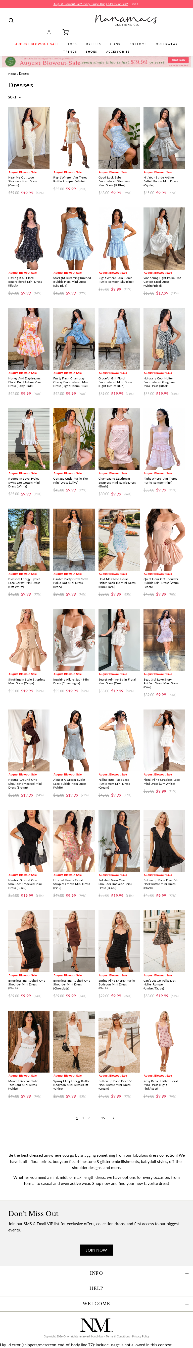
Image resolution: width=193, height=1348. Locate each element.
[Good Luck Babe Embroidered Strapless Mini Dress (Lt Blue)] (119, 138)
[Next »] (113, 1117)
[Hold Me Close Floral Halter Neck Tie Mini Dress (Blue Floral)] (119, 540)
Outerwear (167, 44)
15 (103, 1118)
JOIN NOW (96, 1250)
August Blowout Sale (37, 44)
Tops (72, 44)
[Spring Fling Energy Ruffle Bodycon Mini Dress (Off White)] (73, 1042)
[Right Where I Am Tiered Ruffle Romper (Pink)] (164, 439)
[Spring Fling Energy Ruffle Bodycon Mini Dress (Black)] (119, 941)
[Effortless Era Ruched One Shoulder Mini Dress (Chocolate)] (73, 941)
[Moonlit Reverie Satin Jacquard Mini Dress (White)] (29, 1042)
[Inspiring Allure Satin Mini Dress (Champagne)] (73, 640)
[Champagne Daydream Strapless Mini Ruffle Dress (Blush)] (119, 439)
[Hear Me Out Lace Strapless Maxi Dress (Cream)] (29, 138)
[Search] (11, 20)
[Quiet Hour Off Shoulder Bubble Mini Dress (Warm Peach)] (164, 540)
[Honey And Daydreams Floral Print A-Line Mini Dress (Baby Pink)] (29, 339)
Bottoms (138, 44)
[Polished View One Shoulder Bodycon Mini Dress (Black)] (119, 841)
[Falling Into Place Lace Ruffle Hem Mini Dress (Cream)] (119, 740)
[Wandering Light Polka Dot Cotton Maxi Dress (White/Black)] (164, 238)
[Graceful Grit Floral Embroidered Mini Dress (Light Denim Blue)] (119, 339)
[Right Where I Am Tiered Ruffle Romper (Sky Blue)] (119, 238)
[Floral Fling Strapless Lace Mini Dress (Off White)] (164, 740)
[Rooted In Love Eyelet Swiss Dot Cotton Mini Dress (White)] (29, 439)
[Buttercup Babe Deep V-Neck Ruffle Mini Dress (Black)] (164, 841)
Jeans (115, 44)
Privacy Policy (141, 1336)
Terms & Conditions (118, 1336)
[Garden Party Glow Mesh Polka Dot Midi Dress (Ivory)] (73, 540)
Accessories (118, 51)
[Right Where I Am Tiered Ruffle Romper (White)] (73, 138)
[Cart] (64, 32)
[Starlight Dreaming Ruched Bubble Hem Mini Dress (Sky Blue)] (73, 238)
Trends (70, 51)
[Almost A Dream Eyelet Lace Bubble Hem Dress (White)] (73, 740)
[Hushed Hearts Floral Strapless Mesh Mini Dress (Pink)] (73, 841)
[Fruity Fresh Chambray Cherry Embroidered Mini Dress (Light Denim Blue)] (73, 339)
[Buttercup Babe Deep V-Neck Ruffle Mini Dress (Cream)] (119, 1042)
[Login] (51, 32)
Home (12, 74)
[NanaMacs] (127, 20)
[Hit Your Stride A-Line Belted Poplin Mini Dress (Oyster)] (164, 138)
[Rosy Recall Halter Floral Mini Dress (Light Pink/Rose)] (164, 1042)
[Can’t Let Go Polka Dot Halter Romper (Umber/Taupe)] (164, 941)
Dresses (93, 44)
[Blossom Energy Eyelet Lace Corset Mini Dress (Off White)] (29, 540)
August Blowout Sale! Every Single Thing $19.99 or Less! (91, 4)
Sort (12, 97)
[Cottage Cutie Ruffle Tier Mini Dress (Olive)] (73, 439)
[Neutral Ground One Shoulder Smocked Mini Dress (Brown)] (29, 740)
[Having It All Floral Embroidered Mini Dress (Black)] (29, 238)
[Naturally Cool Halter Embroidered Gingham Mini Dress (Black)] (164, 339)
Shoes (92, 51)
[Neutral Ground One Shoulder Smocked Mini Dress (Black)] (29, 841)
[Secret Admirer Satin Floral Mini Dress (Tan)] (119, 640)
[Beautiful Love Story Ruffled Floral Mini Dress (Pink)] (164, 640)
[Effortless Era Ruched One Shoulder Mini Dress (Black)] (29, 941)
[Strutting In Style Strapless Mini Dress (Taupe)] (29, 640)
